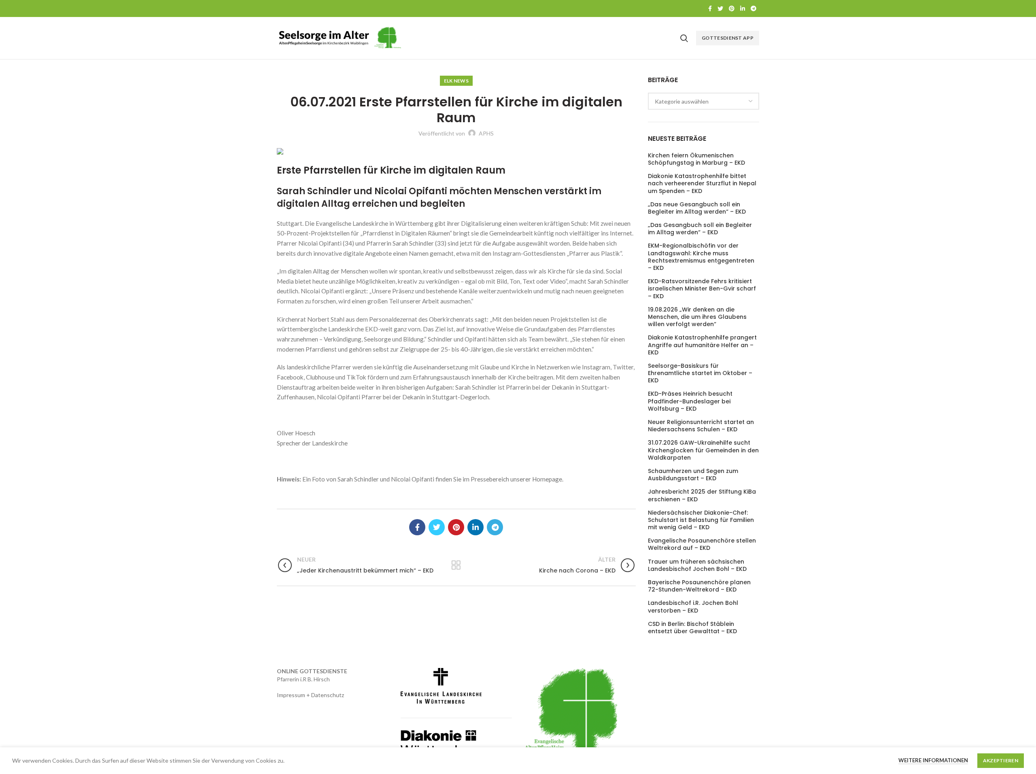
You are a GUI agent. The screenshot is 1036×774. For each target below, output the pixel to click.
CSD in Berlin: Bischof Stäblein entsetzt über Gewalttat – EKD (692, 627)
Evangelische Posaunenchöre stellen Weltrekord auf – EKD (702, 544)
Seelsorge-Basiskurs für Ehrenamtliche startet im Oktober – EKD (700, 373)
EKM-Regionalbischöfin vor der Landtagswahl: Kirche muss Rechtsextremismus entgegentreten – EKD (701, 256)
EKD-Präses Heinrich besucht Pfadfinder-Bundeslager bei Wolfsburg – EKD (690, 401)
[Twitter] (720, 8)
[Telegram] (753, 8)
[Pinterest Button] (731, 8)
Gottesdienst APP (728, 38)
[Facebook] (710, 8)
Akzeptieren (1000, 760)
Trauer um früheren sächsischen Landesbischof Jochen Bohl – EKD (697, 565)
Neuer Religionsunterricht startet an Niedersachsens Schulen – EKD (701, 425)
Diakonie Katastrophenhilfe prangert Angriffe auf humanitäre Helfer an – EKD (702, 345)
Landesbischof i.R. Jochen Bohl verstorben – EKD (693, 606)
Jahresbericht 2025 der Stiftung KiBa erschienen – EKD (702, 495)
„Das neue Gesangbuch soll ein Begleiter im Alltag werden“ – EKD (697, 208)
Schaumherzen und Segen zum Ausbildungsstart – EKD (693, 474)
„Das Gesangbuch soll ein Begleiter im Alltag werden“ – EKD (700, 228)
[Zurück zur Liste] (456, 565)
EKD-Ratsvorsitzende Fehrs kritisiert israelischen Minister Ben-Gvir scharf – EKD (702, 289)
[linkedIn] (742, 8)
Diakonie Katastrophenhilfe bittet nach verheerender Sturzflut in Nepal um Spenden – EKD (702, 183)
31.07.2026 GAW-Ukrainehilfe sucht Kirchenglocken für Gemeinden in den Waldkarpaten (703, 450)
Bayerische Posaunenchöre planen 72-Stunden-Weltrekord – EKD (699, 586)
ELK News (456, 81)
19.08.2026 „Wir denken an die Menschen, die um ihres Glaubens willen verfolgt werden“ (697, 317)
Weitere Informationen (933, 760)
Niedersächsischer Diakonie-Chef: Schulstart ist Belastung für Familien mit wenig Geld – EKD (701, 520)
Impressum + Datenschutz (310, 694)
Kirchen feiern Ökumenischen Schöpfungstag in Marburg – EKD (696, 159)
